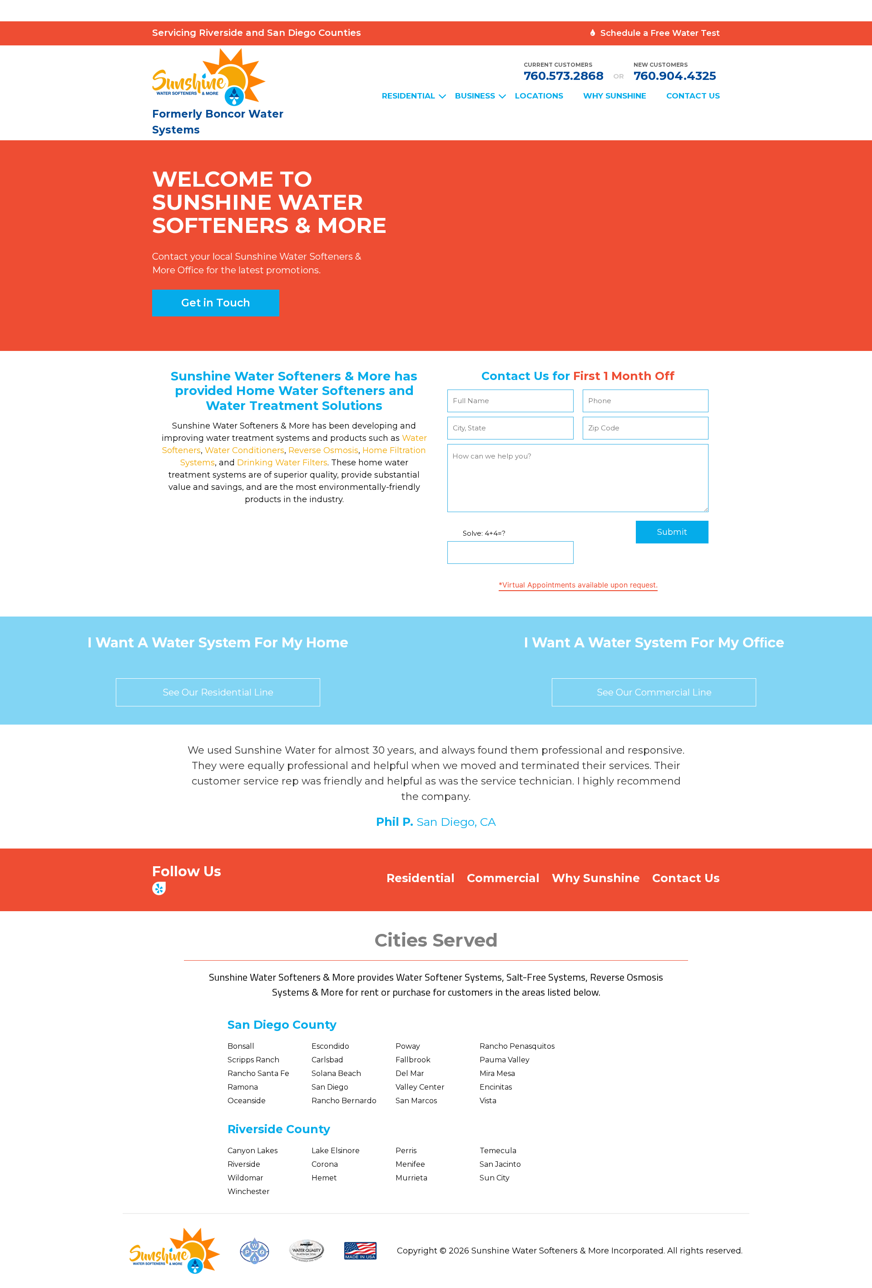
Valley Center (420, 1087)
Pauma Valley (505, 1060)
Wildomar (245, 1178)
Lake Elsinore (336, 1150)
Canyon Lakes (252, 1150)
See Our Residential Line (218, 692)
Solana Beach (336, 1073)
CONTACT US (693, 95)
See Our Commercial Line (654, 692)
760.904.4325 (675, 75)
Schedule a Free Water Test (659, 33)
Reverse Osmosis (322, 450)
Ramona (243, 1087)
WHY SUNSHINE (614, 95)
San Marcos (416, 1100)
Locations (539, 95)
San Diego (330, 1087)
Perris (406, 1150)
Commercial (503, 878)
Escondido (330, 1046)
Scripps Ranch (253, 1060)
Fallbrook (413, 1060)
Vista (488, 1100)
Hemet (324, 1178)
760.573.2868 (564, 75)
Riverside (244, 1164)
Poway (408, 1046)
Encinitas (496, 1087)
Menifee (410, 1164)
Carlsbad (327, 1060)
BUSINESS (475, 95)
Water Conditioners (243, 450)
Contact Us (686, 878)
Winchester (249, 1191)
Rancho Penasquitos (517, 1046)
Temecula (498, 1150)
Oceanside (247, 1100)
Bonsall (241, 1046)
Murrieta (411, 1178)
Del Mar (410, 1073)
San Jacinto (500, 1164)
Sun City (495, 1178)
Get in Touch (215, 302)
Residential (420, 878)
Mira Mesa (497, 1073)
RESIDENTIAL (408, 95)
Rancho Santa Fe (258, 1073)
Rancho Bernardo (344, 1100)
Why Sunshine (596, 878)
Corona (325, 1164)
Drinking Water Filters (282, 463)
